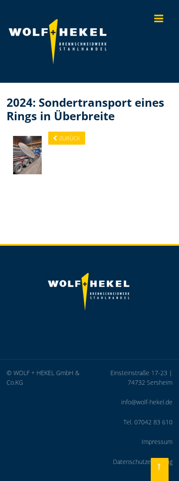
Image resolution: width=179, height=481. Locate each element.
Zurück (69, 138)
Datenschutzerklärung (142, 461)
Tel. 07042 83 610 (147, 422)
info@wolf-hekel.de (146, 402)
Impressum (157, 441)
